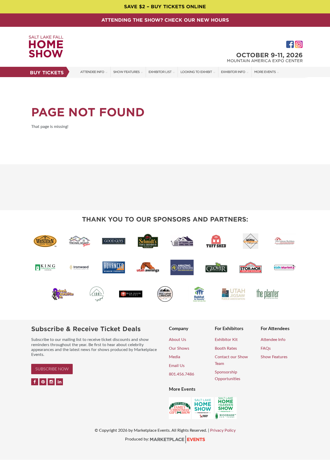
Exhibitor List (159, 72)
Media (174, 357)
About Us (177, 340)
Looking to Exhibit (196, 72)
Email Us (177, 366)
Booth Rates (226, 348)
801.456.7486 (181, 374)
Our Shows (179, 348)
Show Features (126, 72)
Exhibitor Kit (226, 340)
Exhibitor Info (233, 72)
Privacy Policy (223, 430)
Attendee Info (92, 72)
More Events (265, 72)
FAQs (266, 348)
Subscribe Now (52, 369)
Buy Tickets (47, 72)
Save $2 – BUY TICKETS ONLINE (165, 6)
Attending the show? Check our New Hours (165, 20)
